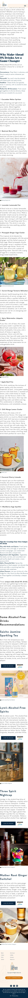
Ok (10, 995)
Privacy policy (15, 995)
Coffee (11, 955)
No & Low (12, 953)
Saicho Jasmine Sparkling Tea (10, 634)
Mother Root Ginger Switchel (13, 877)
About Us (12, 959)
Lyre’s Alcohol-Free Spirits (13, 710)
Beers (2, 953)
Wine (2, 957)
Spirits (2, 959)
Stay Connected (14, 977)
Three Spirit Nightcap (8, 793)
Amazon (12, 957)
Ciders (2, 955)
